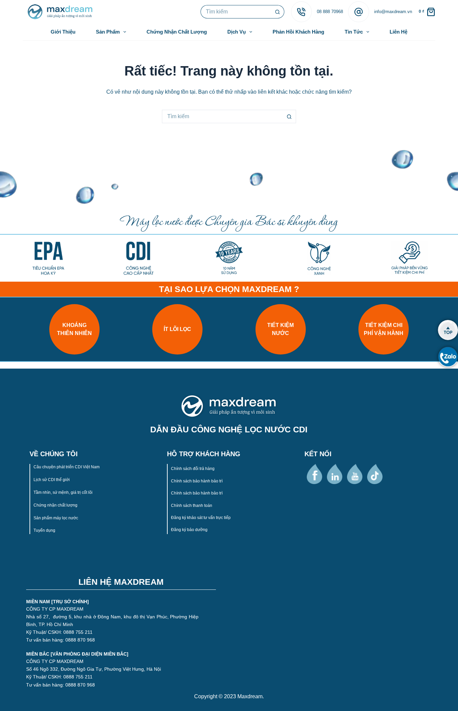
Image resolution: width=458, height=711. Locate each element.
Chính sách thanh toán (191, 505)
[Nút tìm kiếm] (277, 11)
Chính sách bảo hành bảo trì (197, 481)
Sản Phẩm (108, 32)
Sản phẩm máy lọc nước (56, 518)
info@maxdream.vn (393, 11)
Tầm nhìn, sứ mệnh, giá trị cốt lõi (64, 492)
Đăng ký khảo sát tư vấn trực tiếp (201, 517)
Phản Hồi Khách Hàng (298, 32)
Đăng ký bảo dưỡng (189, 529)
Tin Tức (354, 32)
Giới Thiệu (63, 32)
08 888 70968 (330, 11)
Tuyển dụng (44, 530)
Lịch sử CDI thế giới (52, 479)
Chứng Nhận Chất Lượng (177, 32)
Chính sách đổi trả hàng (193, 468)
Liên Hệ (398, 32)
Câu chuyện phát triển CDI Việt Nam (67, 467)
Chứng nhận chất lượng (56, 505)
